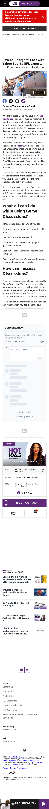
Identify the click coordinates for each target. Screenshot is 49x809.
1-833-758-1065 (25, 503)
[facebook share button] (4, 101)
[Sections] (5, 4)
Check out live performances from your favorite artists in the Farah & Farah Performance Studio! (15, 631)
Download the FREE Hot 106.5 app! (15, 604)
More (40, 34)
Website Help (8, 741)
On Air (22, 34)
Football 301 (21, 146)
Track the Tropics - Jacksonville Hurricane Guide (14, 592)
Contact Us (7, 687)
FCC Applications (10, 710)
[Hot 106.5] (24, 3)
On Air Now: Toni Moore (24, 461)
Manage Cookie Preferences (14, 768)
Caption (39, 93)
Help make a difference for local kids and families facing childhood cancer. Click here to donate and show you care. (21, 16)
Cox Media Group (17, 757)
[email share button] (17, 101)
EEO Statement (9, 701)
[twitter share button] (11, 101)
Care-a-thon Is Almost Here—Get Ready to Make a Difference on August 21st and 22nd (16, 579)
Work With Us (9, 691)
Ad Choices (37, 762)
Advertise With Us (10, 729)
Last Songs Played (9, 34)
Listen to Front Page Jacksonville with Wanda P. (15, 618)
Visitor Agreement (10, 760)
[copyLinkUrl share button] (23, 101)
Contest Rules (9, 696)
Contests (32, 34)
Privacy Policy (28, 760)
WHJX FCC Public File (12, 705)
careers (16, 764)
